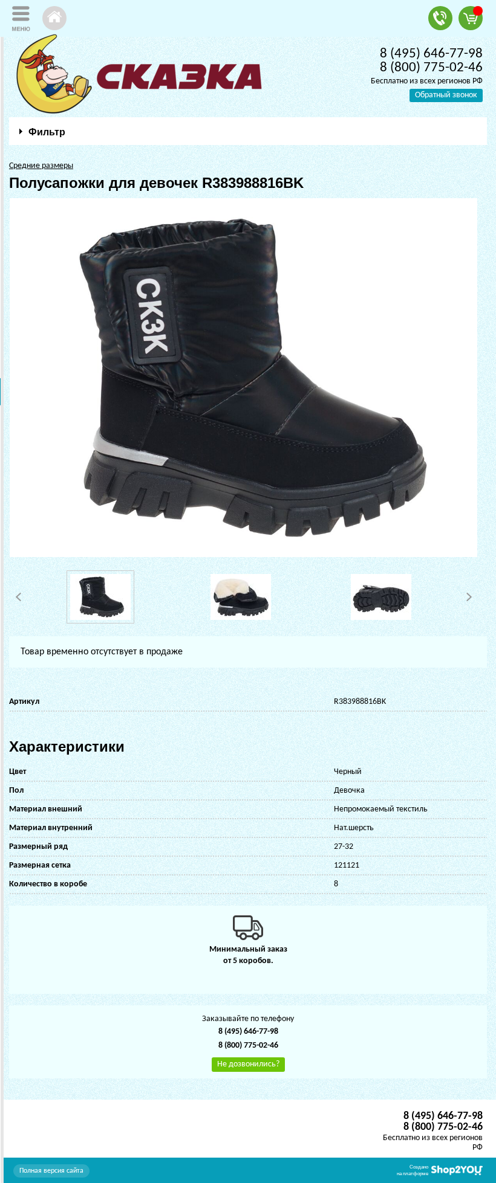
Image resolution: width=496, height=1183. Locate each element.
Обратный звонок (446, 95)
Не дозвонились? (248, 1064)
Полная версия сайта (51, 1171)
